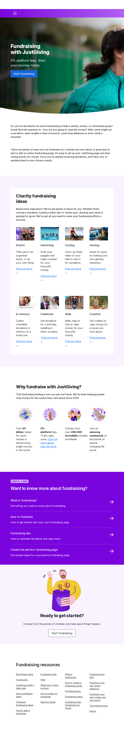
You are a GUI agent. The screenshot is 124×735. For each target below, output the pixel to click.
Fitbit (43, 679)
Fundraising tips (73, 691)
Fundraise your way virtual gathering (97, 685)
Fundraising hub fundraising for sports (73, 705)
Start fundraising (24, 73)
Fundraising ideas (74, 696)
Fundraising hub (49, 674)
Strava (93, 711)
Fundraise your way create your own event (98, 697)
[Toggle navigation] (15, 13)
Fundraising (22, 679)
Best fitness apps (24, 674)
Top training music (99, 705)
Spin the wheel (48, 702)
